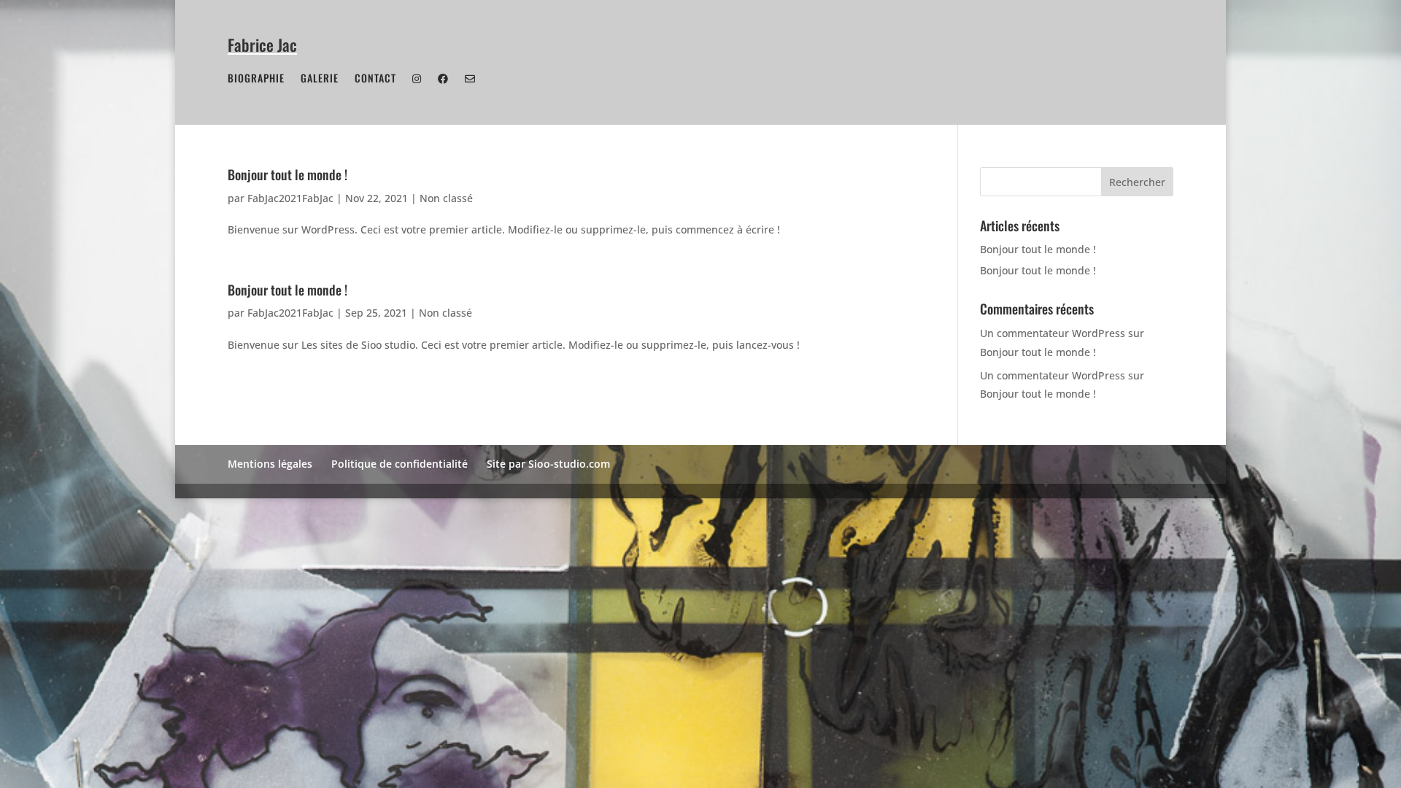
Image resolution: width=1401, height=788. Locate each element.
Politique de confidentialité (399, 464)
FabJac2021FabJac (290, 198)
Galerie (320, 79)
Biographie (256, 79)
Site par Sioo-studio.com (548, 464)
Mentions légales (270, 464)
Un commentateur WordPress (1052, 333)
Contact (375, 79)
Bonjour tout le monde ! (287, 174)
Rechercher (1137, 182)
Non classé (446, 198)
